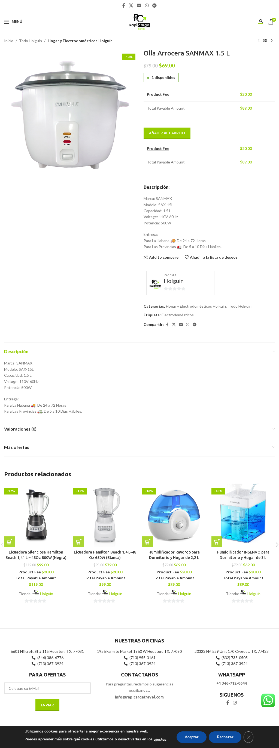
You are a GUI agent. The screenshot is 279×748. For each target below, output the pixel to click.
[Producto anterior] (258, 41)
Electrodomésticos (178, 315)
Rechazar (225, 737)
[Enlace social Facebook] (123, 5)
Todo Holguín (30, 40)
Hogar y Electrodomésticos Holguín (80, 40)
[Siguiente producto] (271, 41)
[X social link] (131, 5)
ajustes (160, 739)
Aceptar (191, 737)
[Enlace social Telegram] (154, 5)
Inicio (8, 40)
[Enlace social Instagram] (234, 702)
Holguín (174, 280)
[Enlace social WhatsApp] (146, 5)
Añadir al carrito (167, 133)
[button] (9, 541)
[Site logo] (139, 21)
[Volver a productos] (265, 41)
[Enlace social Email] (139, 5)
